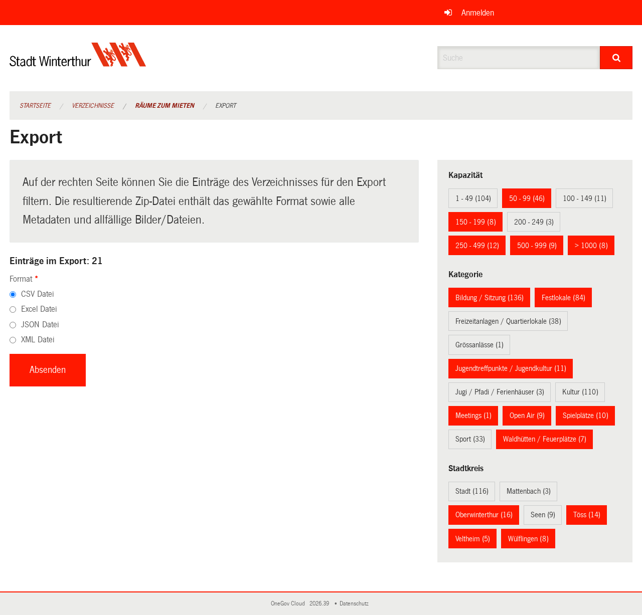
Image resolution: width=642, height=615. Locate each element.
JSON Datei (40, 324)
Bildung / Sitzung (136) (489, 298)
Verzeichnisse (93, 105)
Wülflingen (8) (528, 539)
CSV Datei (37, 294)
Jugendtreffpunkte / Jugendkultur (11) (510, 368)
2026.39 (320, 603)
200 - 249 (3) (534, 222)
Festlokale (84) (563, 298)
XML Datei (37, 339)
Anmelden (477, 13)
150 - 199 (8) (475, 222)
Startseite (35, 105)
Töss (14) (586, 515)
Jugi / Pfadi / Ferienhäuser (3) (499, 392)
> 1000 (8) (591, 246)
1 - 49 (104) (473, 198)
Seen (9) (543, 515)
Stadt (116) (472, 491)
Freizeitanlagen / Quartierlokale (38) (508, 321)
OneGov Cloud (289, 603)
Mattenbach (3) (529, 491)
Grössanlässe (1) (479, 345)
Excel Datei (39, 309)
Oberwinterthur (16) (484, 515)
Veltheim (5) (472, 539)
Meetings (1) (473, 416)
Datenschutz (356, 603)
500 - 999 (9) (537, 246)
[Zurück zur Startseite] (78, 63)
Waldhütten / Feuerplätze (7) (544, 439)
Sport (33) (470, 439)
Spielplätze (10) (585, 416)
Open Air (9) (527, 416)
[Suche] (616, 57)
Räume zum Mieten (164, 105)
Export (225, 105)
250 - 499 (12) (477, 246)
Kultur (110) (580, 392)
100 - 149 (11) (584, 198)
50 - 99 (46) (527, 198)
